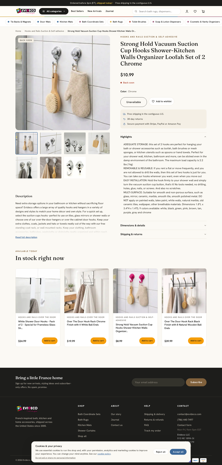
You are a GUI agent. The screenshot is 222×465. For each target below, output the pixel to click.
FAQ (146, 425)
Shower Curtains (86, 430)
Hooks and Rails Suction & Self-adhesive (44, 31)
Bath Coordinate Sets (93, 21)
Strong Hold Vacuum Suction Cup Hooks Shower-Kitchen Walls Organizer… (134, 328)
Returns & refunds (154, 419)
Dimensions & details (132, 225)
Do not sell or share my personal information (55, 458)
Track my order (152, 430)
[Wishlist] (195, 11)
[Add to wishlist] (56, 273)
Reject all (161, 451)
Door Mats (45, 21)
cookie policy (104, 453)
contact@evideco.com (189, 414)
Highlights (126, 136)
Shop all (82, 436)
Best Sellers (77, 11)
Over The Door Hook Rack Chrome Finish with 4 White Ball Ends (86, 323)
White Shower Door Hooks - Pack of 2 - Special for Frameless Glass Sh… (36, 325)
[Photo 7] (75, 167)
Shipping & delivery (154, 414)
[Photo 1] (26, 143)
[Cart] (203, 11)
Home (18, 31)
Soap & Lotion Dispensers (168, 21)
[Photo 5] (26, 167)
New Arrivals (95, 11)
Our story (116, 414)
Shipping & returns (131, 234)
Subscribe (196, 382)
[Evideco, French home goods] (25, 11)
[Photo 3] (75, 143)
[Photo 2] (51, 143)
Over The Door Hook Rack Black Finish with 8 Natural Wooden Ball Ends (183, 325)
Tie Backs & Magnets (21, 21)
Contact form (184, 425)
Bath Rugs (118, 21)
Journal (109, 11)
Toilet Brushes (139, 21)
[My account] (186, 11)
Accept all (178, 451)
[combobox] (156, 11)
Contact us (117, 425)
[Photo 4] (99, 143)
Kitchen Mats (66, 21)
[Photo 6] (51, 167)
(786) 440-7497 (185, 419)
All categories (54, 11)
